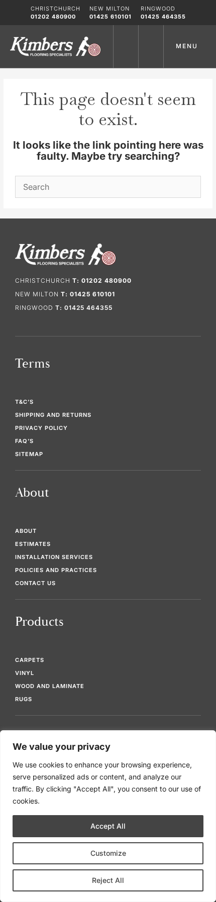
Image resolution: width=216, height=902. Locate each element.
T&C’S (24, 401)
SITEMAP (29, 454)
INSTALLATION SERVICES (54, 556)
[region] (108, 816)
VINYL (24, 672)
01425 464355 (163, 16)
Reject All (108, 880)
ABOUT (26, 530)
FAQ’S (24, 440)
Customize (108, 853)
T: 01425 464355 (84, 307)
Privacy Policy (41, 427)
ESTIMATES (33, 543)
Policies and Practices (56, 570)
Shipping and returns (53, 414)
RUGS (23, 699)
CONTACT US (35, 583)
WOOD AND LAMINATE (49, 686)
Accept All (108, 826)
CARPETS (29, 659)
